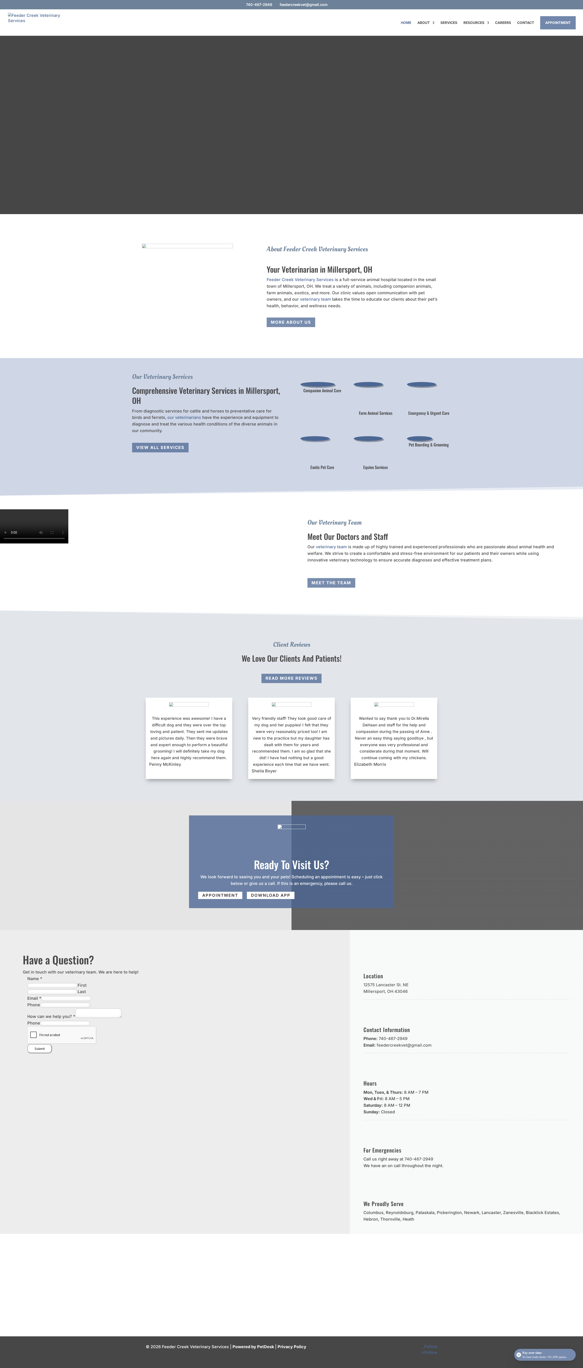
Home (406, 23)
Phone (33, 1004)
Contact (525, 23)
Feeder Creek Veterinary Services (300, 279)
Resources (473, 23)
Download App (270, 895)
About (423, 23)
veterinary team (315, 299)
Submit (40, 1048)
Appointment (558, 22)
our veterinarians (184, 417)
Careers (503, 23)
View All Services (160, 447)
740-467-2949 (259, 4)
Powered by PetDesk (253, 1346)
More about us (291, 322)
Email (34, 998)
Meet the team (331, 582)
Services (448, 23)
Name (34, 978)
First (82, 985)
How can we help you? (51, 1016)
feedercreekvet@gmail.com (404, 1045)
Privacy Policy (292, 1346)
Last (82, 991)
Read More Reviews (291, 678)
